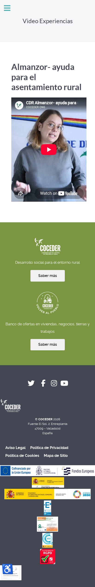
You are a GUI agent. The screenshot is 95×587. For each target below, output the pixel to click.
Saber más (47, 275)
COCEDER (45, 419)
